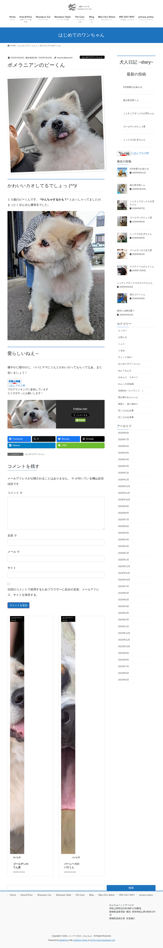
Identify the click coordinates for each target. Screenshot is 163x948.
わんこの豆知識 (126, 384)
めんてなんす (124, 370)
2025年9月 (123, 506)
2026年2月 (123, 472)
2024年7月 (123, 586)
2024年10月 (124, 579)
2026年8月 (123, 433)
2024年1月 (123, 626)
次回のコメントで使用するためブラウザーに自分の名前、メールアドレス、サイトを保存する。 (53, 592)
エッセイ (122, 330)
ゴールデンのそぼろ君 (141, 250)
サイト (11, 567)
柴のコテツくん (137, 294)
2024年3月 (123, 613)
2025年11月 (124, 493)
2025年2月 (123, 553)
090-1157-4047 (127, 895)
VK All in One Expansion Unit (102, 940)
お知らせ (122, 337)
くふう (121, 344)
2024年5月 (123, 599)
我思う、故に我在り (128, 404)
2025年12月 (124, 486)
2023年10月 (124, 646)
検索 (131, 887)
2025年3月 (123, 546)
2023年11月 (124, 639)
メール (13, 551)
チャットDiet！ (125, 357)
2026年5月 (123, 452)
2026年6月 (123, 446)
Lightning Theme (80, 940)
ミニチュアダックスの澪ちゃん (138, 113)
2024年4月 (123, 606)
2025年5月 (123, 533)
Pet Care (80, 895)
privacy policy (146, 895)
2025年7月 (123, 519)
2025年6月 (123, 526)
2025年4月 (123, 539)
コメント (15, 492)
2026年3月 (123, 466)
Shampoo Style (63, 895)
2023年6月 (123, 673)
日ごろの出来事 (126, 417)
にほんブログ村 (16, 385)
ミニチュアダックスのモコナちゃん (135, 283)
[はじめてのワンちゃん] (17, 734)
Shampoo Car (44, 895)
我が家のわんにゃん (128, 397)
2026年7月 (123, 439)
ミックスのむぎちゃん (134, 139)
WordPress (64, 940)
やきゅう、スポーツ (128, 377)
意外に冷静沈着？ (126, 310)
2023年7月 (123, 666)
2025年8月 (123, 513)
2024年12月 (124, 566)
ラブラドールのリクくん (142, 266)
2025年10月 (124, 499)
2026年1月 (123, 479)
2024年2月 (123, 619)
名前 (12, 535)
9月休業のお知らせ (132, 87)
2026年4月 (123, 459)
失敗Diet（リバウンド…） (131, 390)
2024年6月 (123, 593)
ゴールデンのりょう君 (134, 126)
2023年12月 (124, 633)
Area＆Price (27, 895)
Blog (91, 895)
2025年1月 (123, 559)
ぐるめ (121, 350)
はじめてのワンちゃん (92, 57)
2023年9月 (123, 653)
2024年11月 (124, 573)
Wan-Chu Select (106, 895)
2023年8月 (123, 659)
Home (13, 895)
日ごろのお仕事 (126, 410)
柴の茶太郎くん (131, 100)
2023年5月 (123, 679)
